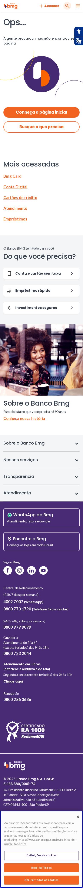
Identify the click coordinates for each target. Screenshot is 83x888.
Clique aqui (13, 682)
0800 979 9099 (17, 627)
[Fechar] (78, 816)
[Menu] (78, 6)
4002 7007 (23, 601)
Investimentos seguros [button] (36, 307)
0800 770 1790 (36, 609)
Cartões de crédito (20, 197)
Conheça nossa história (24, 418)
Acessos (51, 5)
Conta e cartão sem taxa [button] (38, 273)
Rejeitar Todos (41, 867)
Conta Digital (15, 186)
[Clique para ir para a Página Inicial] (10, 6)
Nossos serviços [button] (20, 460)
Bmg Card (12, 176)
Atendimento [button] (17, 493)
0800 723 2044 (17, 653)
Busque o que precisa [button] (41, 127)
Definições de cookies (41, 855)
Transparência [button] (18, 476)
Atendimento (15, 208)
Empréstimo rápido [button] (32, 290)
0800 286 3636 (17, 699)
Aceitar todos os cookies (41, 880)
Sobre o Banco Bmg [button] (24, 443)
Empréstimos (15, 219)
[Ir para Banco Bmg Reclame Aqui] (25, 742)
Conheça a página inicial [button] (41, 112)
